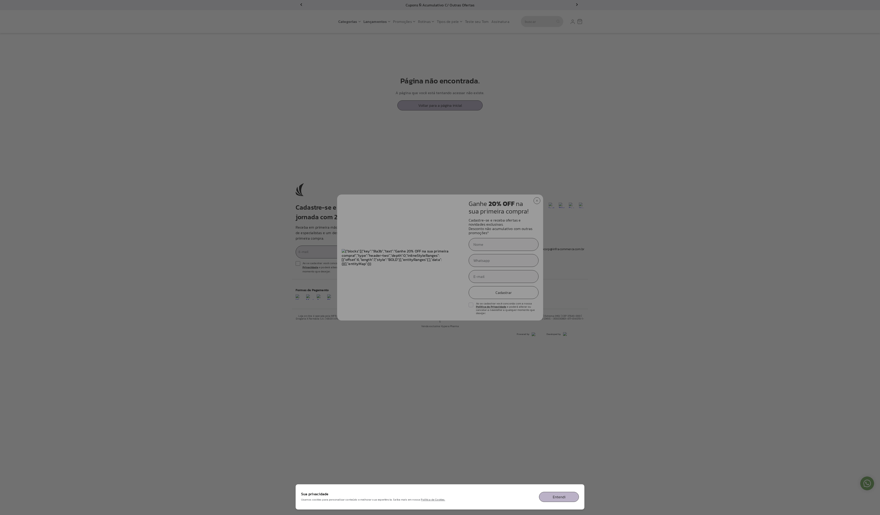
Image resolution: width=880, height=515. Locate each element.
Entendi (559, 497)
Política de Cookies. (433, 500)
